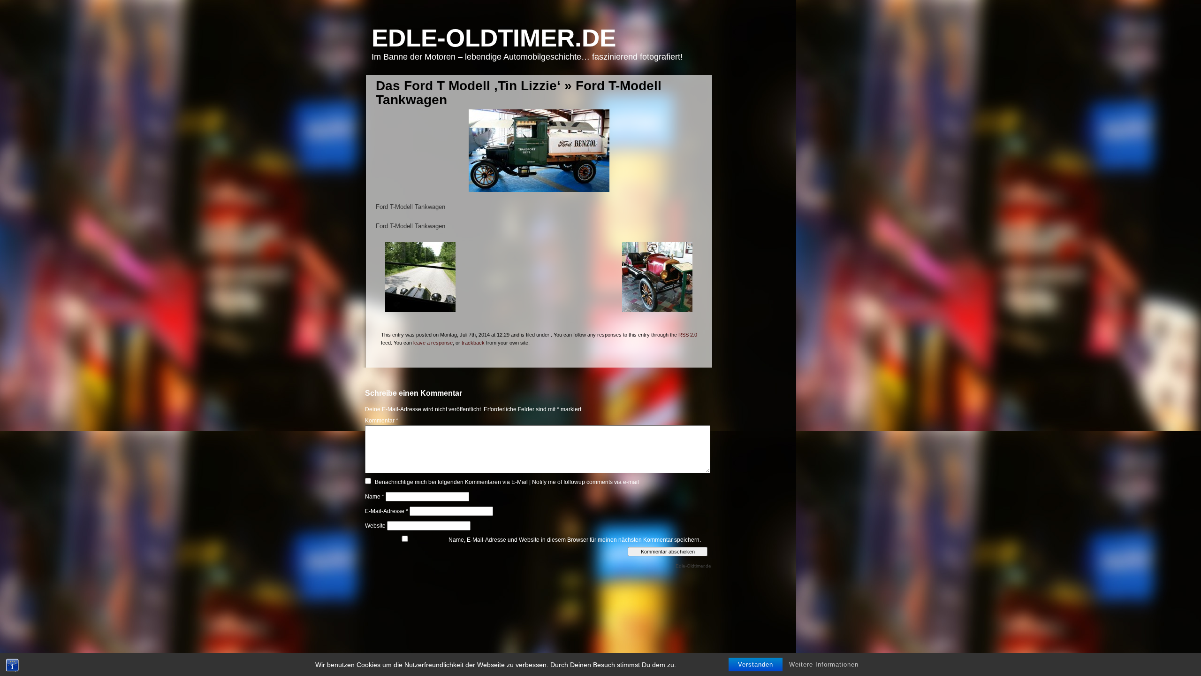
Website (375, 525)
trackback (473, 343)
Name (374, 496)
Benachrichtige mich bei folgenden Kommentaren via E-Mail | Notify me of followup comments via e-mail (507, 482)
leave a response (433, 343)
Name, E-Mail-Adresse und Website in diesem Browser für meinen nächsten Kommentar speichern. (574, 540)
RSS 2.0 (687, 335)
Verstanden (755, 664)
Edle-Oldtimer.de (494, 38)
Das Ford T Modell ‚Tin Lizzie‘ (468, 85)
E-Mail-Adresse (386, 511)
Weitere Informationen (824, 664)
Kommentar (381, 420)
